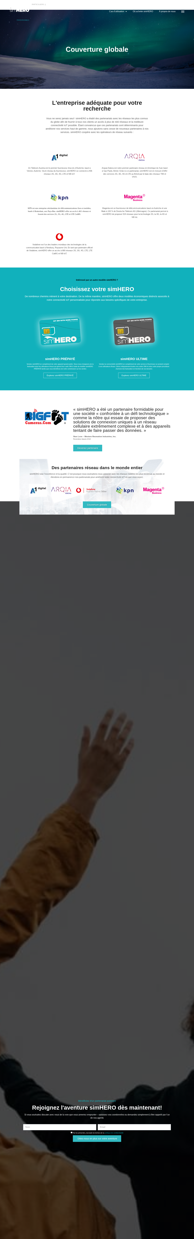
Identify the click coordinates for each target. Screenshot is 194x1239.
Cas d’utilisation (116, 11)
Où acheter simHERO (143, 11)
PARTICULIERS (38, 4)
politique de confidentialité (114, 1133)
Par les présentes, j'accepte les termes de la (98, 1133)
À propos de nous (167, 11)
